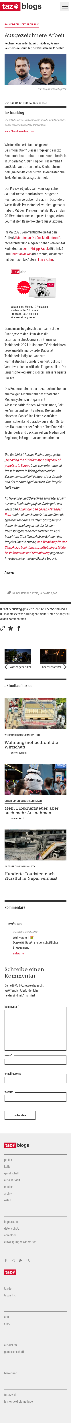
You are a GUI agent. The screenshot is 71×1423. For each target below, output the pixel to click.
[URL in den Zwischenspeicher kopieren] (2, 628)
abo (6, 1317)
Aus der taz (10, 1345)
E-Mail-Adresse (14, 1073)
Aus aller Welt (12, 1180)
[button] (10, 628)
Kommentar (12, 1006)
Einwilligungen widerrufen (20, 1242)
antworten (19, 953)
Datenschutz (11, 1228)
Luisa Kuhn (45, 259)
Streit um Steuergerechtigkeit (23, 800)
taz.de (7, 1288)
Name (8, 1055)
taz (55, 593)
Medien (8, 1187)
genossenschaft (14, 1352)
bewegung (10, 1373)
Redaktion (46, 593)
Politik (8, 1160)
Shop (7, 1323)
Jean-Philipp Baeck (36, 248)
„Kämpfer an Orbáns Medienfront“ (37, 237)
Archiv (8, 1193)
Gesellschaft (11, 1173)
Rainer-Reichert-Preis (25, 593)
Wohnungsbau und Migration (22, 735)
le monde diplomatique (18, 1401)
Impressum (11, 1222)
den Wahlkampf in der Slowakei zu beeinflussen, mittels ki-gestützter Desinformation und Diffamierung (35, 547)
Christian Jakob (21, 254)
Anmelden (10, 1235)
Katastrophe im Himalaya (20, 866)
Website (9, 1092)
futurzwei (10, 1395)
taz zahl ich (10, 1295)
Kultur (7, 1166)
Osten (7, 1200)
